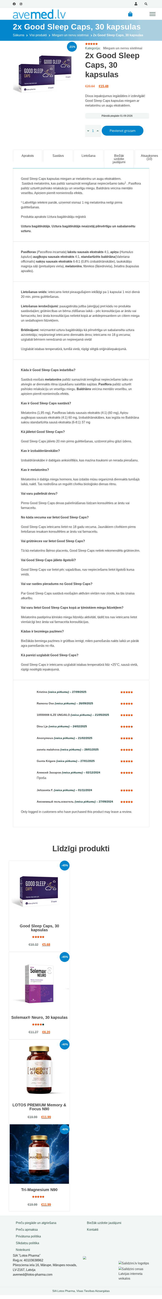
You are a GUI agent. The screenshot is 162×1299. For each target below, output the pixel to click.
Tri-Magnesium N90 (39, 1190)
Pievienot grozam (123, 131)
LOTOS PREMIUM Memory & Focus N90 (39, 1107)
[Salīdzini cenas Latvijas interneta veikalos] (134, 1273)
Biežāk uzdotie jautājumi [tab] (119, 159)
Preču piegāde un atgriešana (36, 1223)
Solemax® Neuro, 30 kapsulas (39, 1017)
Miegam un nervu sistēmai (70, 35)
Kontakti (92, 1229)
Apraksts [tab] (28, 155)
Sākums (18, 35)
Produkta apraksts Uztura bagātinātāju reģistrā (53, 216)
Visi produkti (38, 35)
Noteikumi (23, 1249)
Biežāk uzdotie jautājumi (104, 1223)
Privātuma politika (28, 1236)
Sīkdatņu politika (27, 1243)
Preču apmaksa (27, 1229)
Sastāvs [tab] (58, 155)
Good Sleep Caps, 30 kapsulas (39, 928)
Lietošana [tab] (88, 155)
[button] (130, 14)
